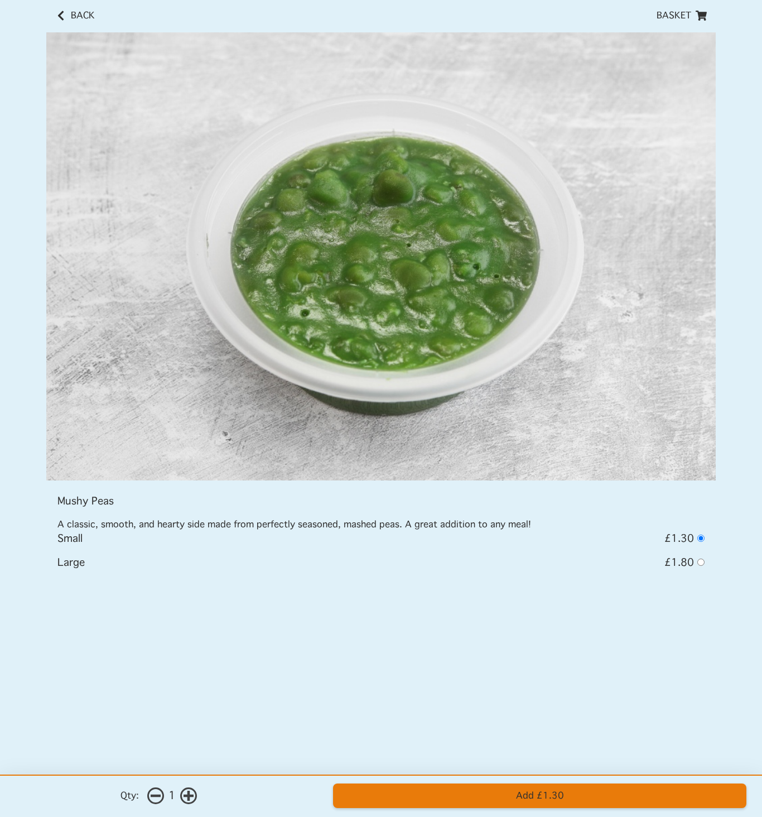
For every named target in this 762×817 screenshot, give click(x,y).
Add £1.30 (540, 795)
